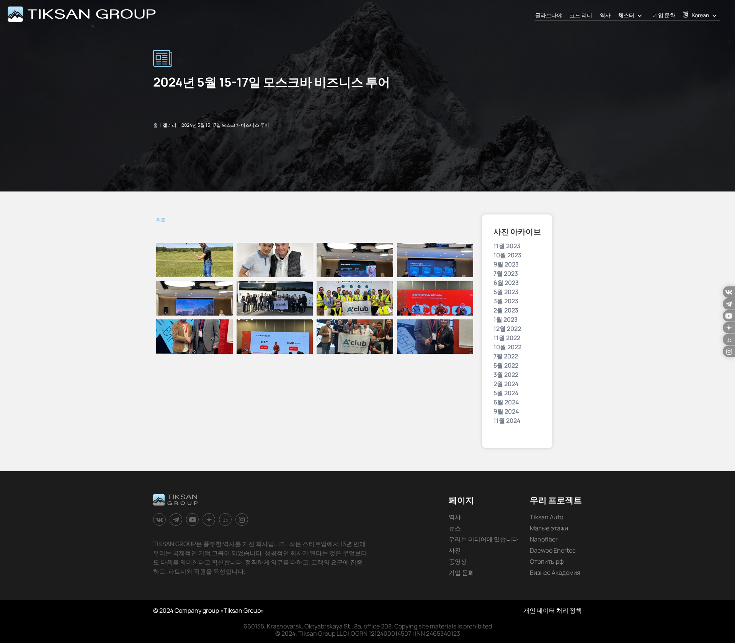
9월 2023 (506, 264)
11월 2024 (507, 420)
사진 (455, 550)
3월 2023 (505, 301)
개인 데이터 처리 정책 (552, 610)
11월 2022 (506, 338)
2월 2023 (505, 310)
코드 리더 (581, 15)
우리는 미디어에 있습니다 (483, 539)
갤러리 (169, 125)
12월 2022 (507, 328)
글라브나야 (548, 15)
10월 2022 (507, 347)
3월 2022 (505, 374)
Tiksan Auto (546, 517)
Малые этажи (549, 528)
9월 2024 (506, 411)
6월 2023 (506, 282)
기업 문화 (664, 15)
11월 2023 (506, 246)
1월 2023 (505, 319)
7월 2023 (505, 273)
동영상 (458, 561)
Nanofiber (544, 539)
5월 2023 (505, 292)
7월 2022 (505, 356)
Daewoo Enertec (553, 550)
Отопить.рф (547, 561)
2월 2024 (506, 384)
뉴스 (455, 528)
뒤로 (160, 219)
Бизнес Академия (555, 572)
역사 (605, 15)
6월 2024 (506, 402)
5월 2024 (506, 393)
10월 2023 (507, 255)
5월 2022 (505, 365)
